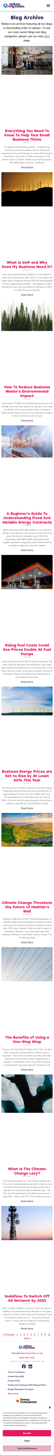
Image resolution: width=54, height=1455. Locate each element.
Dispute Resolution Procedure (21, 1389)
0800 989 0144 (27, 1358)
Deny (27, 1441)
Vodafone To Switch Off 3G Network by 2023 (27, 1298)
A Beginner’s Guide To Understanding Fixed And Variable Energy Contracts (27, 517)
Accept (27, 1433)
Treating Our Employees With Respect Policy (27, 1385)
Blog (47, 36)
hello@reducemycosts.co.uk (27, 1353)
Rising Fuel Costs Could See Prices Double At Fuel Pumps (27, 649)
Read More (27, 167)
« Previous (9, 1334)
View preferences (27, 1448)
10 (49, 1334)
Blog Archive (13, 1394)
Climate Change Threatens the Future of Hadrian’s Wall (27, 906)
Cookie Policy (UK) (16, 1376)
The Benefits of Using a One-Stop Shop (27, 1039)
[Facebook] (24, 1366)
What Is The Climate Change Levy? (27, 1171)
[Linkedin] (30, 1366)
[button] (49, 1407)
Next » (27, 1338)
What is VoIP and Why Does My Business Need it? (27, 264)
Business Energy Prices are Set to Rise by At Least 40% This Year (27, 775)
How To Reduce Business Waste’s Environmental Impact (27, 391)
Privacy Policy (14, 1381)
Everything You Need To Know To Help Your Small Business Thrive (27, 135)
